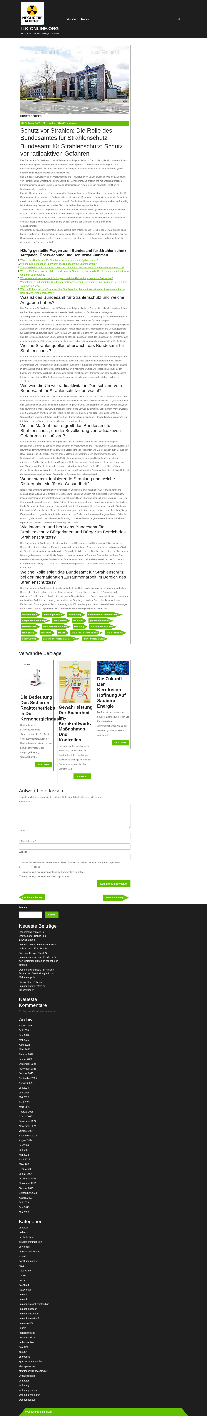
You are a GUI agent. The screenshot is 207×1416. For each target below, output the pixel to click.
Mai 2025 (24, 1097)
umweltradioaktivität (94, 639)
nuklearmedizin (27, 1337)
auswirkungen (29, 614)
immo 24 (23, 1294)
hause (22, 1275)
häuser (22, 1280)
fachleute (78, 620)
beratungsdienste (52, 614)
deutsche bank (27, 1237)
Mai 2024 (24, 1155)
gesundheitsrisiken (100, 620)
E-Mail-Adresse (27, 841)
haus (21, 1265)
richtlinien (46, 632)
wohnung (24, 1385)
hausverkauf (25, 1289)
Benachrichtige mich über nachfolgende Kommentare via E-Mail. (53, 872)
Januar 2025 (25, 1116)
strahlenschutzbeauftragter (33, 1371)
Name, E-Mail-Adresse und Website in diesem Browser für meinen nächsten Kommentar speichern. (71, 862)
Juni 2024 (24, 1150)
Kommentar (25, 801)
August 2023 (26, 1198)
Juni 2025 (24, 1092)
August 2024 (26, 1140)
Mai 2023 (24, 1212)
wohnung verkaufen (29, 1395)
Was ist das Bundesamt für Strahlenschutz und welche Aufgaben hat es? (59, 260)
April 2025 (24, 1102)
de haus (23, 1232)
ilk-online (51, 123)
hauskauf (24, 1285)
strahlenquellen (115, 632)
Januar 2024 (25, 1174)
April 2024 (24, 1159)
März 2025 (24, 1107)
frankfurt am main (28, 1261)
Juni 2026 (24, 1035)
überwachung (29, 639)
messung (79, 626)
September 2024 (28, 1135)
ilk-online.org (40, 28)
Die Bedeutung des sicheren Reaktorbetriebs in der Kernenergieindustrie (43, 708)
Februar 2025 (26, 1111)
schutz (61, 632)
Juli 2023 (24, 1202)
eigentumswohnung (29, 1251)
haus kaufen (25, 1270)
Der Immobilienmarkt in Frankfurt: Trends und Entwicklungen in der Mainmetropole (37, 973)
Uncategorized (31, 116)
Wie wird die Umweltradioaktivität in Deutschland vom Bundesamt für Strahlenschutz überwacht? (72, 267)
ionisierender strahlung (55, 626)
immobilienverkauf (29, 1318)
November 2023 (27, 1183)
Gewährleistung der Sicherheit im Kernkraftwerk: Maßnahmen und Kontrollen (76, 723)
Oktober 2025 (26, 1073)
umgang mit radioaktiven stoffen (60, 639)
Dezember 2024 (27, 1121)
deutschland (60, 620)
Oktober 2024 (26, 1131)
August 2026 (26, 1025)
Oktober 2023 (26, 1188)
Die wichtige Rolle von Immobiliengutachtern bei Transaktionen (32, 986)
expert (22, 1256)
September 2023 (28, 1193)
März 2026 (24, 1049)
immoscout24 (26, 1323)
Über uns (71, 19)
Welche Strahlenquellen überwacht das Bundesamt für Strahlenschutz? (58, 264)
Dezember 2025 (27, 1064)
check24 (23, 1227)
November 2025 (27, 1068)
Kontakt (85, 19)
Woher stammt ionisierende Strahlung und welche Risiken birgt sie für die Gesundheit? (66, 278)
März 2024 (24, 1164)
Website (23, 852)
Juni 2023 (24, 1207)
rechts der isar (26, 1342)
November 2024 (27, 1126)
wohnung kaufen (28, 1390)
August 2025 (26, 1083)
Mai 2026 (24, 1040)
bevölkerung (75, 614)
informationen (29, 626)
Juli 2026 (24, 1030)
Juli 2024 (24, 1145)
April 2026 (24, 1044)
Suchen (23, 907)
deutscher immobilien (30, 1242)
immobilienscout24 (29, 1313)
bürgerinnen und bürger (34, 620)
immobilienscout (28, 1309)
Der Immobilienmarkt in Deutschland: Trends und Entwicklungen (32, 936)
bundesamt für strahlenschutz (103, 614)
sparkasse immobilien (30, 1361)
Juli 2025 (24, 1087)
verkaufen (24, 1380)
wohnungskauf (27, 1399)
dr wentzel (24, 1246)
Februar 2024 (26, 1169)
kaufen (22, 1328)
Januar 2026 (25, 1059)
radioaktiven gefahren (101, 626)
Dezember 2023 (27, 1178)
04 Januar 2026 (32, 123)
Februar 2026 (26, 1054)
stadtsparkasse (27, 1366)
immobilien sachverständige (34, 1304)
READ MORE (45, 765)
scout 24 (23, 1347)
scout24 (23, 1352)
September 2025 (28, 1078)
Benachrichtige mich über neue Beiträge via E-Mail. (47, 876)
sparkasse (24, 1356)
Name (23, 830)
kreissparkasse (27, 1333)
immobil (23, 1299)
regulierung (28, 632)
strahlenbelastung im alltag (86, 632)
